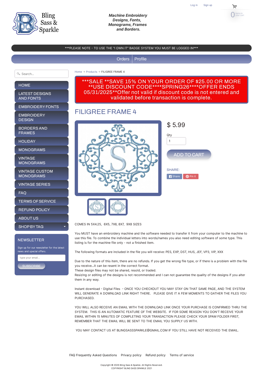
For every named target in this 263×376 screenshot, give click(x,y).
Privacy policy (131, 355)
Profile (140, 59)
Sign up (208, 5)
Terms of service (182, 355)
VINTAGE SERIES (34, 184)
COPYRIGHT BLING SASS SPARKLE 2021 (131, 368)
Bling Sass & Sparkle (130, 365)
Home (78, 71)
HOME (24, 85)
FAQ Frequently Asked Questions (93, 355)
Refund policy (156, 355)
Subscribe (31, 266)
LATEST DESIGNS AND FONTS (34, 96)
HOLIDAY (26, 141)
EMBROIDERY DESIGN (31, 117)
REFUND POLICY (34, 210)
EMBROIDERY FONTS (38, 107)
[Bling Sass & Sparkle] (36, 22)
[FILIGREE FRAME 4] (96, 206)
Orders (123, 59)
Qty (169, 135)
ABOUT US (28, 218)
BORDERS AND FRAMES (32, 130)
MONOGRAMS (31, 150)
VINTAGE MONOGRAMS (31, 160)
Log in (194, 5)
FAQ (22, 193)
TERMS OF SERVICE (37, 201)
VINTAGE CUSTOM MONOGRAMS (35, 173)
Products (91, 71)
